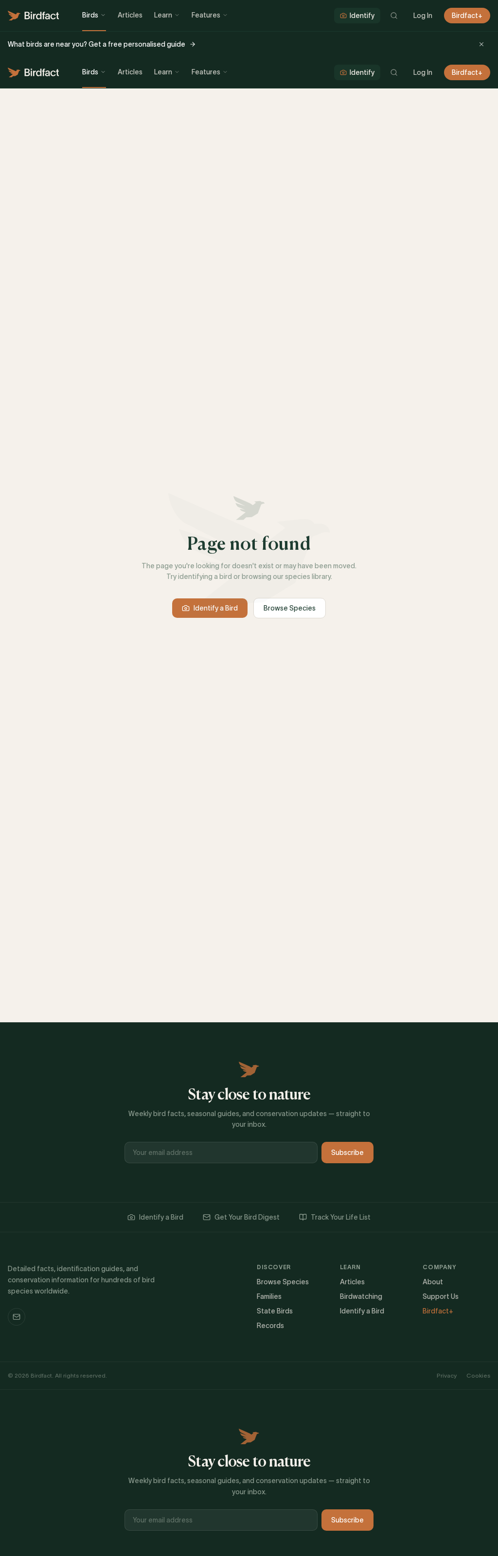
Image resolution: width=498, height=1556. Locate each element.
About (433, 1282)
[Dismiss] (481, 44)
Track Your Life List (341, 1217)
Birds (90, 15)
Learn (163, 15)
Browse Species (290, 608)
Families (269, 1296)
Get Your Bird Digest (247, 1217)
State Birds (275, 1311)
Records (270, 1325)
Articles (130, 15)
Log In (422, 15)
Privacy (447, 1375)
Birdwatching (361, 1296)
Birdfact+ (467, 15)
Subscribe (347, 1152)
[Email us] (16, 1317)
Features (206, 15)
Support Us (441, 1296)
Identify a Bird (216, 608)
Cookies (478, 1375)
